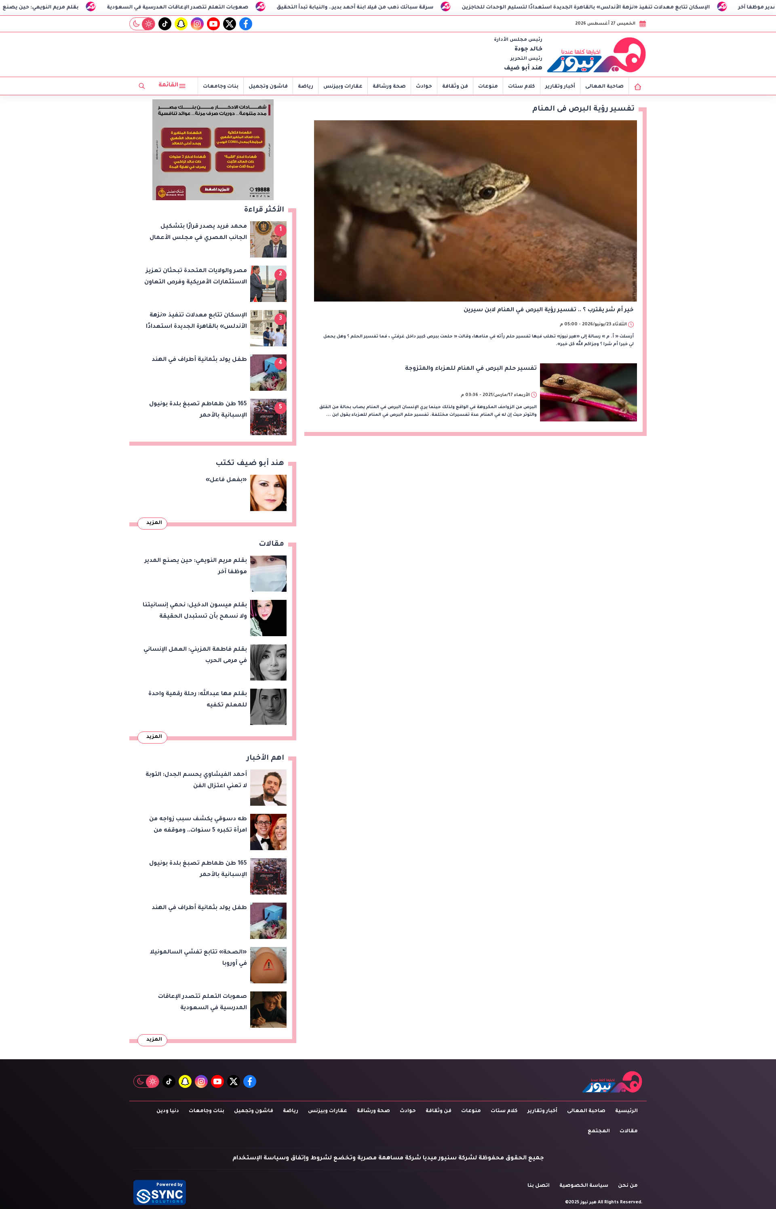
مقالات (629, 1131)
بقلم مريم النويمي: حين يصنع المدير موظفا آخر (65, 7)
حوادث (424, 87)
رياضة (305, 87)
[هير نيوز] (596, 54)
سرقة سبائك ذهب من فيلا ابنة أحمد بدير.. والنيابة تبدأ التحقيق (401, 7)
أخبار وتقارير (560, 87)
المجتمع (599, 1131)
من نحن (628, 1186)
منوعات (488, 87)
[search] (141, 86)
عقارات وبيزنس (343, 87)
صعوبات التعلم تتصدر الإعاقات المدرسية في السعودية (224, 7)
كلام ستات (521, 87)
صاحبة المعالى (604, 87)
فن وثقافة (455, 87)
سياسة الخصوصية (583, 1186)
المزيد (154, 523)
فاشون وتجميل (268, 87)
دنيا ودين (167, 1111)
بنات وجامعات (220, 87)
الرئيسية (626, 1111)
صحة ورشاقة (389, 87)
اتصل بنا (538, 1186)
